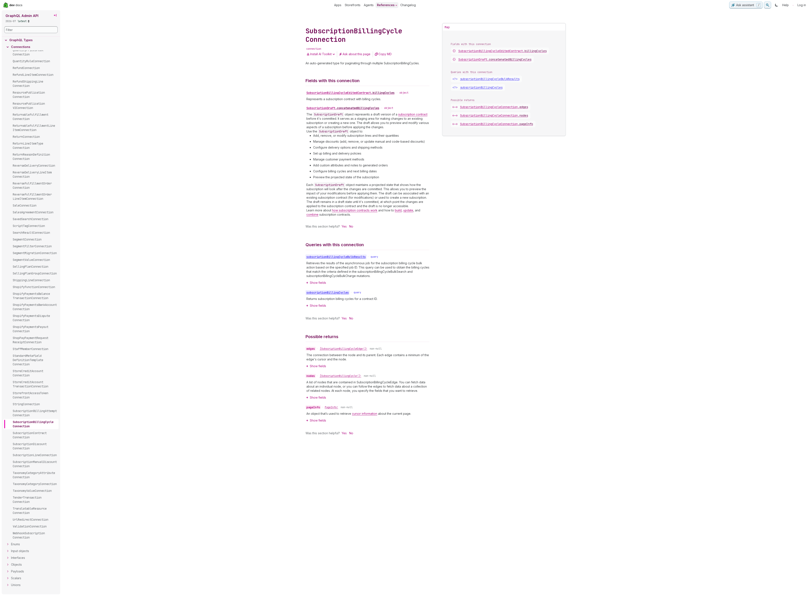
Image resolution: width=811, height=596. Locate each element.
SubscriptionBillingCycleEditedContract (350, 93)
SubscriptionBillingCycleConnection (494, 107)
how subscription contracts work (354, 210)
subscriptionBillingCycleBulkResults (489, 79)
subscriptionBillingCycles (481, 87)
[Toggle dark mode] (777, 5)
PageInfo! (331, 407)
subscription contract (412, 114)
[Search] (767, 5)
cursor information (364, 413)
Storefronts (352, 5)
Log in (801, 5)
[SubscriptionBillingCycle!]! (340, 376)
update (408, 210)
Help (785, 5)
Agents (369, 5)
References (386, 5)
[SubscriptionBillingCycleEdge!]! (343, 348)
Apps (337, 5)
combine (312, 214)
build (398, 210)
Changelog (408, 5)
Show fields (318, 282)
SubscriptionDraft (342, 108)
